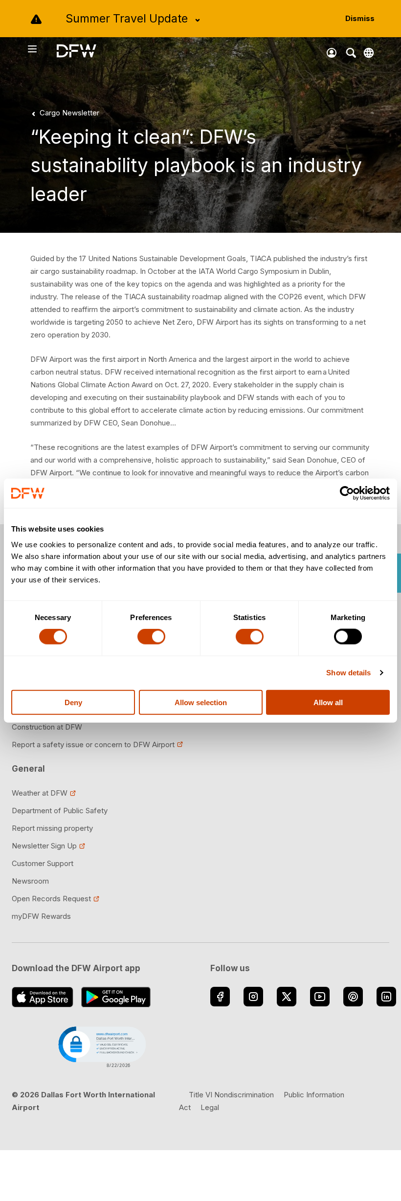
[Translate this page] (369, 53)
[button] (101, 1046)
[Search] (351, 53)
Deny (73, 702)
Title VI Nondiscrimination (231, 1094)
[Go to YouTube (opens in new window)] (320, 996)
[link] (63, 113)
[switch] (151, 637)
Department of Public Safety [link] (60, 810)
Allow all (328, 702)
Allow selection (201, 702)
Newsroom (30, 881)
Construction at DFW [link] (47, 727)
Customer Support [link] (42, 863)
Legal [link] (209, 1107)
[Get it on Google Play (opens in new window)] (116, 997)
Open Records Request (51, 898)
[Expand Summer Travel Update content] (197, 20)
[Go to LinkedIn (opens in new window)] (386, 996)
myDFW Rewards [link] (41, 916)
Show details (348, 672)
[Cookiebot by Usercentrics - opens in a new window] (347, 493)
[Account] (331, 53)
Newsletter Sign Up (44, 845)
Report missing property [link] (52, 828)
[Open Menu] (41, 49)
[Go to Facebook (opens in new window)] (220, 996)
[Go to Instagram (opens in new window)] (253, 996)
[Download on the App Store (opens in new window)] (42, 997)
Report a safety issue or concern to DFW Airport (93, 744)
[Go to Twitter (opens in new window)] (286, 996)
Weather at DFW (39, 793)
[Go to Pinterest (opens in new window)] (353, 996)
